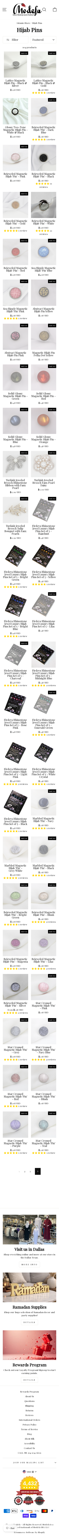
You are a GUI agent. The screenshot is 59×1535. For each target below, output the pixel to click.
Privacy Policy (29, 1424)
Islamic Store (23, 23)
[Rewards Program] (29, 1345)
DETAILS (29, 1322)
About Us (29, 1396)
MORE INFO (29, 1264)
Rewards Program (29, 1391)
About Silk (29, 1438)
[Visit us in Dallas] (29, 1229)
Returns (29, 1410)
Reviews (29, 1415)
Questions (29, 1401)
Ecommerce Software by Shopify (29, 1532)
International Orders (29, 1419)
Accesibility (29, 1443)
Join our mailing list (28, 1462)
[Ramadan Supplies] (29, 1287)
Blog (29, 1434)
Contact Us (29, 1448)
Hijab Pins (37, 23)
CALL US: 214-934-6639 (29, 1452)
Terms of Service (29, 1429)
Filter (14, 39)
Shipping (29, 1405)
